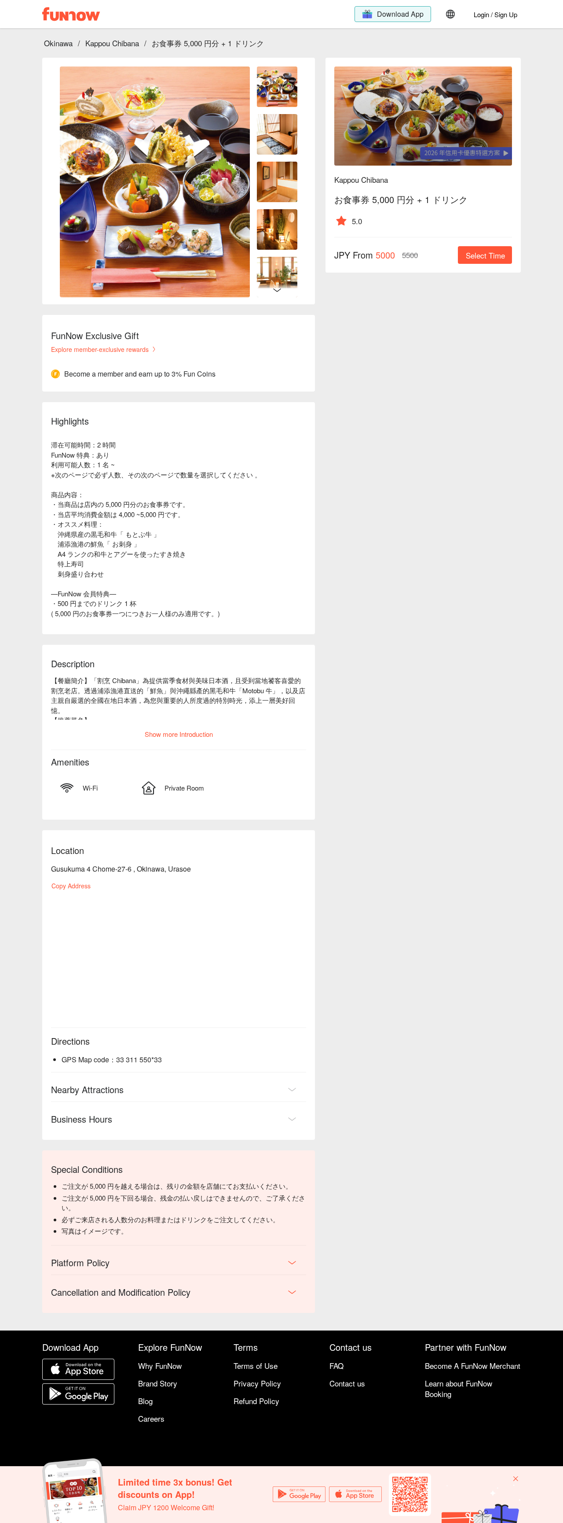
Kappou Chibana (112, 42)
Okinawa (58, 42)
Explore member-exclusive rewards (100, 349)
